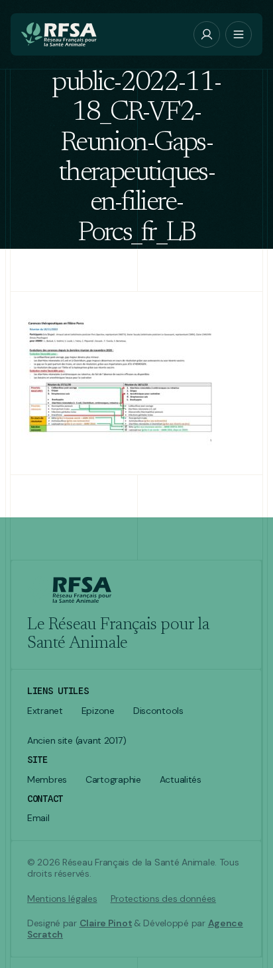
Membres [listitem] (47, 779)
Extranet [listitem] (45, 711)
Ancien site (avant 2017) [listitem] (76, 740)
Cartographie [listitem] (113, 779)
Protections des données (164, 898)
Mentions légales (62, 898)
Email (38, 818)
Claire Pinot (106, 923)
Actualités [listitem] (180, 779)
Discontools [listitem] (158, 711)
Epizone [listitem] (98, 711)
